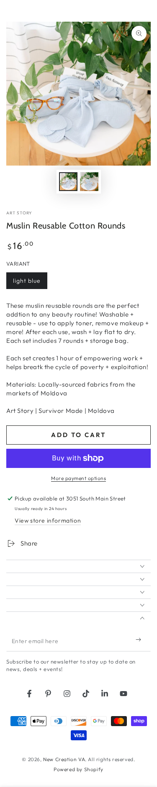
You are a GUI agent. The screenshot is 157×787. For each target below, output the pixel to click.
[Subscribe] (140, 640)
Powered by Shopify (78, 769)
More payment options (78, 478)
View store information (48, 520)
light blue (30, 283)
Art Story (19, 213)
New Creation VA (64, 759)
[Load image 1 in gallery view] (68, 181)
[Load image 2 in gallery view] (89, 181)
